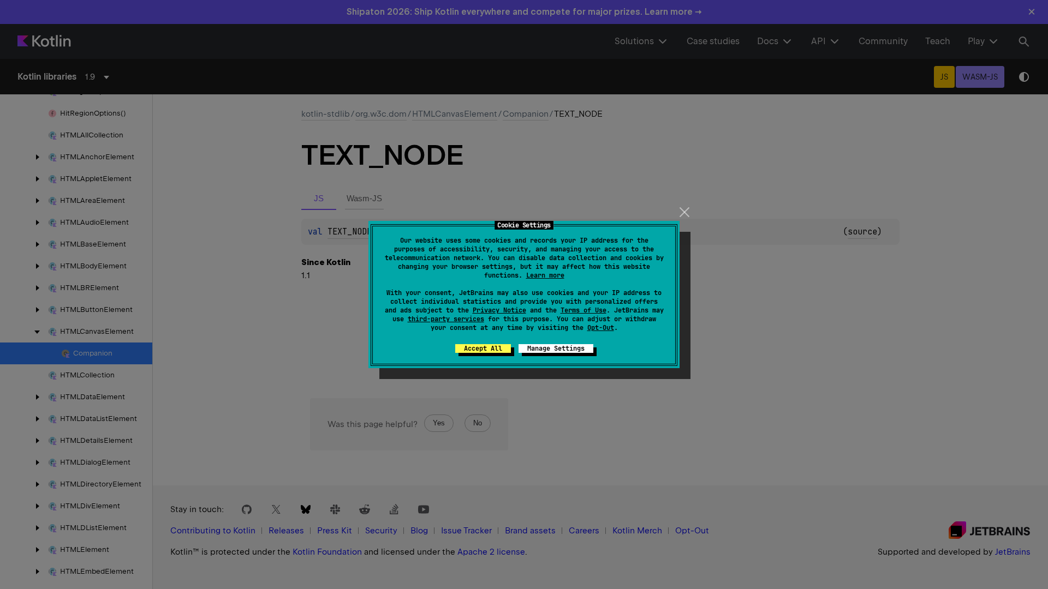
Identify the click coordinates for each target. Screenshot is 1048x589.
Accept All (483, 348)
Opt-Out (600, 327)
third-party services (446, 319)
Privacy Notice (499, 310)
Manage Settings (556, 348)
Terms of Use (583, 310)
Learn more (545, 275)
